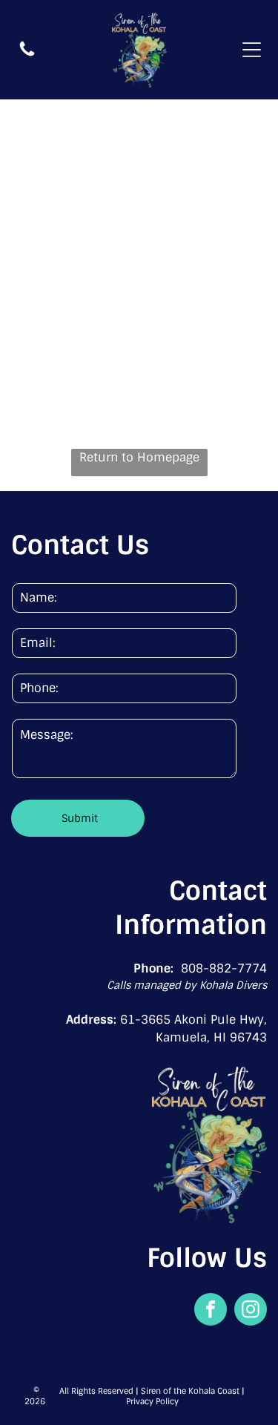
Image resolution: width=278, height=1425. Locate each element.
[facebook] (210, 1311)
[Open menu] (251, 50)
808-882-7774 (224, 968)
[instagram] (250, 1311)
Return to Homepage (139, 457)
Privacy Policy (152, 1401)
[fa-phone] (27, 54)
